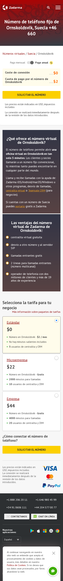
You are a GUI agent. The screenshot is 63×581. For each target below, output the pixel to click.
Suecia (31, 53)
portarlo (20, 206)
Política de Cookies (16, 565)
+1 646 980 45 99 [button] (46, 499)
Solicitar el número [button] (31, 95)
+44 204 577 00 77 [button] (45, 507)
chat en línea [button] (46, 516)
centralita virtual (15, 190)
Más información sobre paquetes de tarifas (36, 311)
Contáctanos (19, 516)
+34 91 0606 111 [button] (16, 507)
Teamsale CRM (36, 190)
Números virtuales (14, 53)
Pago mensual (17, 62)
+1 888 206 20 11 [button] (17, 499)
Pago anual (42, 62)
